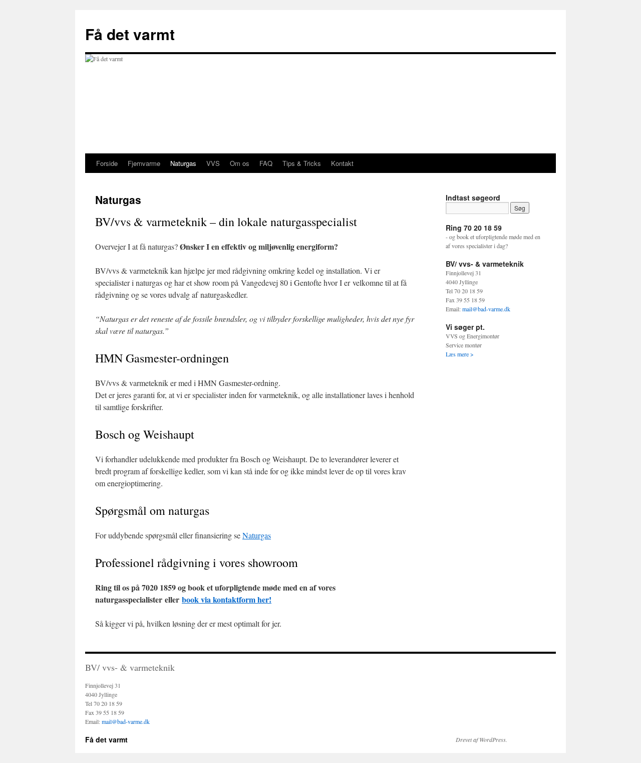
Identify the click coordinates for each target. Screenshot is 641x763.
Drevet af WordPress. (481, 739)
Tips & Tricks (301, 163)
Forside (107, 163)
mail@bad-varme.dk (486, 309)
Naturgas (183, 163)
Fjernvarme (144, 163)
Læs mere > (460, 354)
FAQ (265, 163)
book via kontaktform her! (226, 599)
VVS (213, 163)
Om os (239, 163)
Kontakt (342, 163)
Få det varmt (130, 34)
